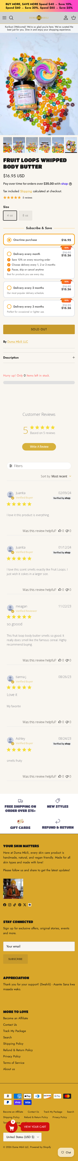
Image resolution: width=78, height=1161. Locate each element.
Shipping (26, 191)
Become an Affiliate (15, 1018)
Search (7, 1037)
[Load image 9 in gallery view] (39, 84)
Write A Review (39, 447)
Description (11, 357)
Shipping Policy (13, 1043)
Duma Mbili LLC (17, 341)
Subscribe (15, 959)
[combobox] (56, 476)
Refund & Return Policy (18, 1050)
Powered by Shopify (40, 1147)
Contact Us (10, 1024)
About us (9, 1069)
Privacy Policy (12, 1056)
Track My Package (14, 1031)
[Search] (13, 17)
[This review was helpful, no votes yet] (59, 531)
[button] (12, 1127)
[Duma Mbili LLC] (39, 18)
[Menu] (4, 17)
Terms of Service (13, 1063)
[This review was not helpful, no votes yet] (67, 531)
